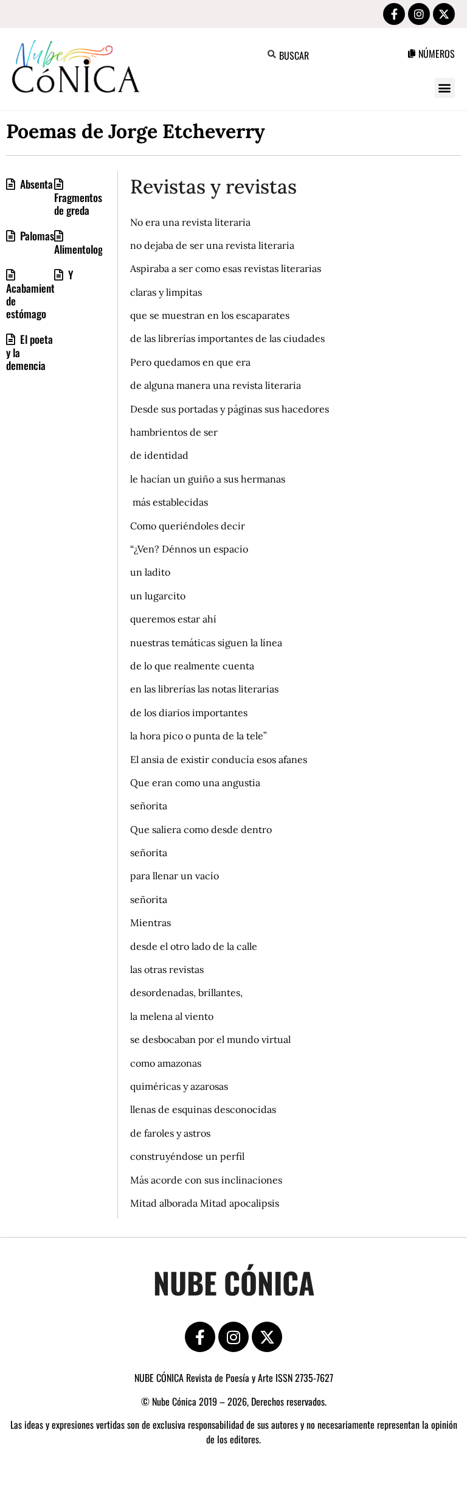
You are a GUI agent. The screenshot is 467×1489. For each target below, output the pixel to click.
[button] (272, 54)
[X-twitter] (444, 14)
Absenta (35, 184)
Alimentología (82, 249)
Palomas (36, 235)
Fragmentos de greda (78, 203)
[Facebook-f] (394, 14)
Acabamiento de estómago (33, 300)
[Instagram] (419, 14)
